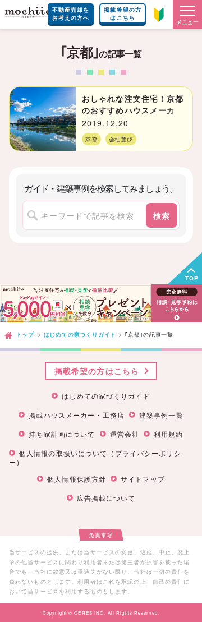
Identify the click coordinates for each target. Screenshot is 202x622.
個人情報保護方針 (76, 478)
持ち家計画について (62, 434)
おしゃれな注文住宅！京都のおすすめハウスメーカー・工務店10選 (132, 110)
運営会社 (124, 434)
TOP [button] (192, 278)
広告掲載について (106, 498)
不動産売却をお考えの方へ (71, 13)
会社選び (121, 139)
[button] (187, 14)
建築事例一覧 (161, 415)
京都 (91, 139)
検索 (161, 215)
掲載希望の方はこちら (122, 13)
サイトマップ (143, 478)
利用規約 (168, 434)
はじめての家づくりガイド (80, 334)
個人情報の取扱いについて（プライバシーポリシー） (95, 457)
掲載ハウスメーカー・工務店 (77, 415)
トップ (25, 334)
